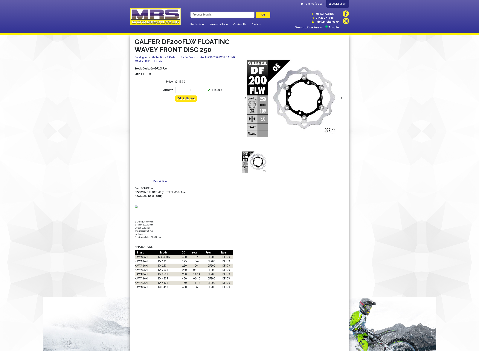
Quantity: (167, 89)
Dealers (256, 24)
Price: (169, 81)
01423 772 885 (323, 13)
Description (160, 181)
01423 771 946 (322, 17)
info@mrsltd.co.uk (325, 21)
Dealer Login (338, 3)
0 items (314, 3)
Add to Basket (186, 98)
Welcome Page (219, 24)
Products (196, 24)
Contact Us (239, 24)
